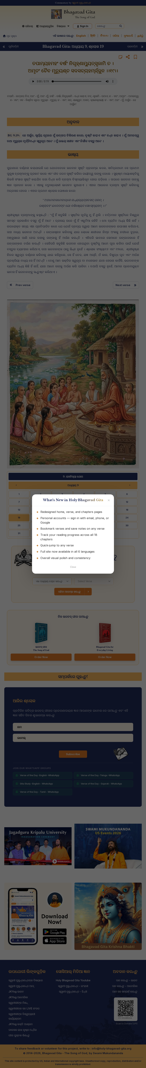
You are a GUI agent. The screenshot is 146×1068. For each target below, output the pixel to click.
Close (73, 567)
